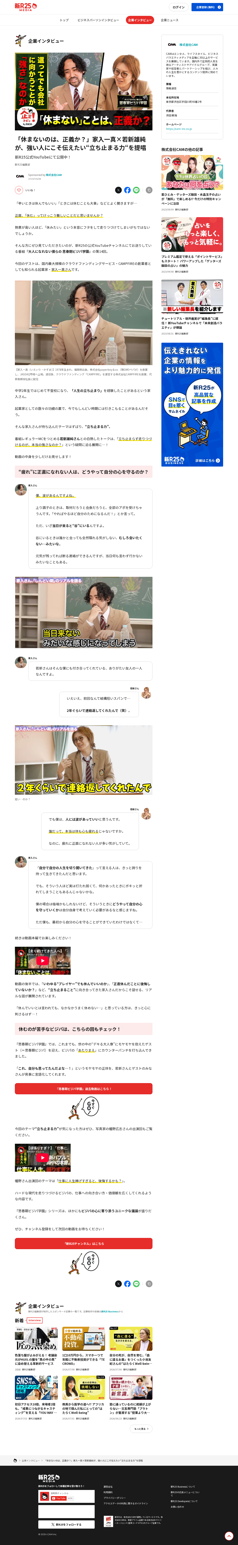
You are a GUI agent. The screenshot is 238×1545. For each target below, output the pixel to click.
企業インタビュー (140, 20)
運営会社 (108, 1486)
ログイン (179, 7)
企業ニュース (169, 20)
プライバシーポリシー (115, 1497)
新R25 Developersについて (184, 1501)
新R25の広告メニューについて (185, 1494)
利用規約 (108, 1492)
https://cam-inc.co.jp (179, 129)
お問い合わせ (177, 1506)
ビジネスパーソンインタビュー (98, 20)
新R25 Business (110, 1311)
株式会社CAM (54, 175)
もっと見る (140, 1428)
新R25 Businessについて (183, 1486)
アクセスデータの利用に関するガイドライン (126, 1503)
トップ (64, 20)
